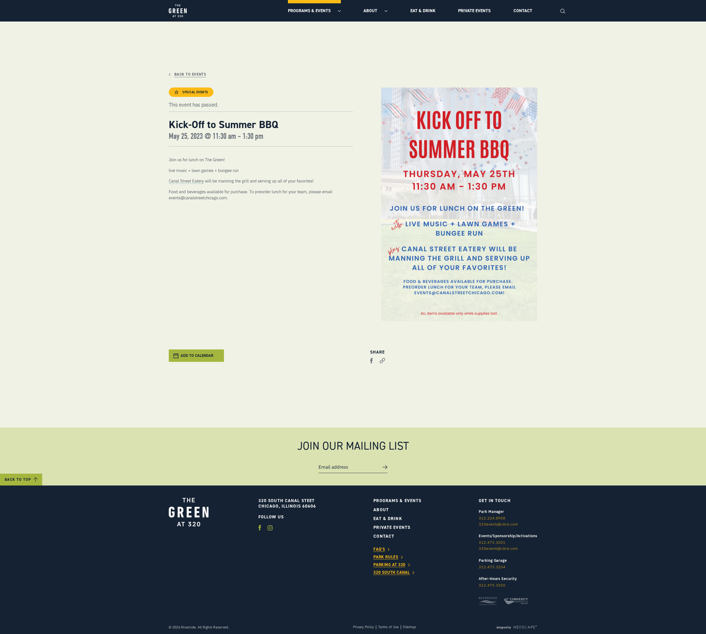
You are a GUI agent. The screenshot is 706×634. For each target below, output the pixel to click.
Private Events (474, 11)
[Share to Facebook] (371, 361)
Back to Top (18, 479)
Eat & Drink (422, 11)
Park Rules (385, 557)
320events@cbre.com (498, 524)
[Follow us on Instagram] (270, 528)
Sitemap (409, 627)
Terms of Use (388, 627)
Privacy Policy (363, 627)
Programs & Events (310, 11)
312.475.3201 (492, 542)
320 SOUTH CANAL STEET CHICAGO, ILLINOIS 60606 (287, 503)
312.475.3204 (492, 566)
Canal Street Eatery (186, 181)
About (370, 11)
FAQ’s (379, 549)
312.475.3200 (492, 585)
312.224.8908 (492, 518)
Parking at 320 (389, 565)
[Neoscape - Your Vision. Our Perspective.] (516, 627)
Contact (523, 11)
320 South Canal (391, 573)
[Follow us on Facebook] (260, 528)
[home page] (178, 10)
